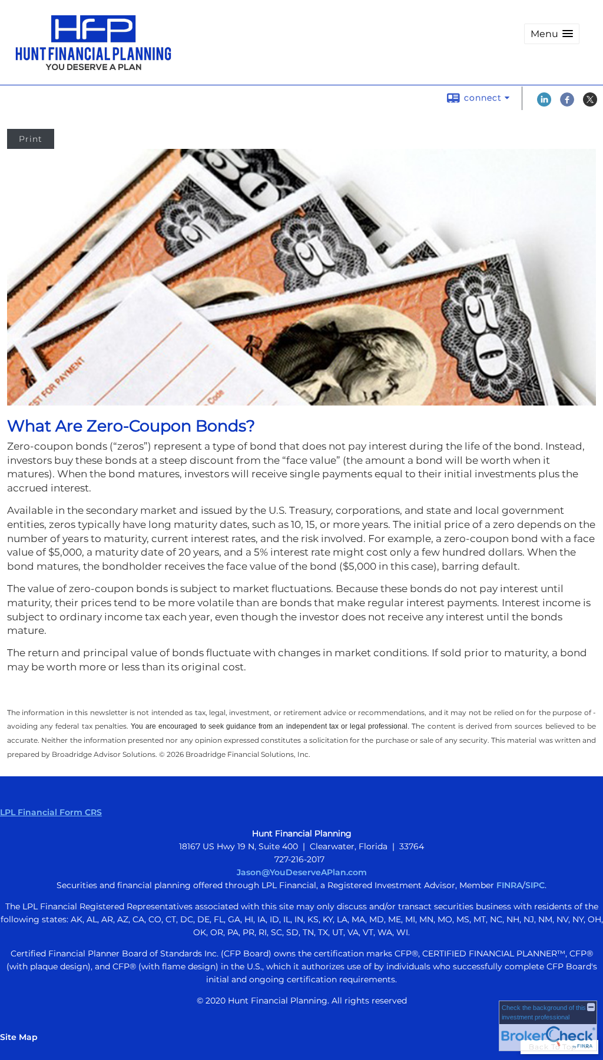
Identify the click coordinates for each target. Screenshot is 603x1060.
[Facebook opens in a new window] (567, 103)
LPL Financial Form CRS (51, 812)
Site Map (19, 1037)
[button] (551, 34)
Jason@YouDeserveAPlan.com (302, 872)
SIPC (535, 885)
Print (30, 139)
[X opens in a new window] (590, 103)
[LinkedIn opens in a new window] (544, 103)
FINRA (509, 885)
